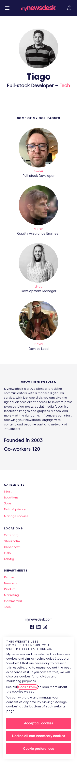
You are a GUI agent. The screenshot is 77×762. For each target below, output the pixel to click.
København (12, 547)
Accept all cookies (38, 723)
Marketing (11, 595)
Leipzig (9, 559)
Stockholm (12, 541)
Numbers (10, 583)
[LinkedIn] (38, 628)
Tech (65, 85)
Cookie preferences (38, 748)
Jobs (7, 503)
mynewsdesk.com (38, 619)
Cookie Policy (27, 687)
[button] (69, 7)
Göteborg (11, 535)
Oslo (7, 553)
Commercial (13, 601)
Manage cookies (16, 516)
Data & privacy (15, 509)
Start (8, 491)
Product (10, 589)
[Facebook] (32, 628)
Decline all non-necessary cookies (38, 736)
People (9, 577)
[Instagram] (45, 628)
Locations (11, 497)
